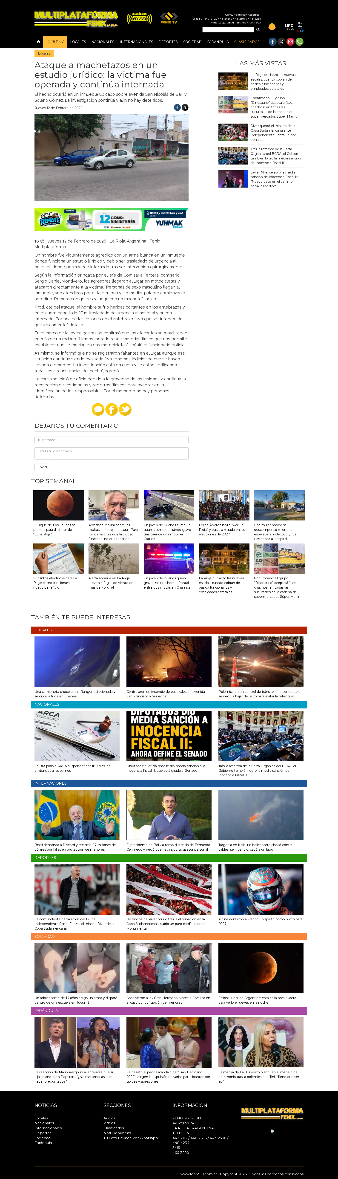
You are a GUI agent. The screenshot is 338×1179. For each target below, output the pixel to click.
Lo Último (55, 42)
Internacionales (136, 42)
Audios (109, 1118)
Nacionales (103, 42)
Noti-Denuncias (117, 1133)
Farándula (218, 42)
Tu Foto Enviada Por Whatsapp (130, 1138)
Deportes (168, 42)
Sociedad (192, 42)
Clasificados (247, 42)
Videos (109, 1123)
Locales (78, 42)
